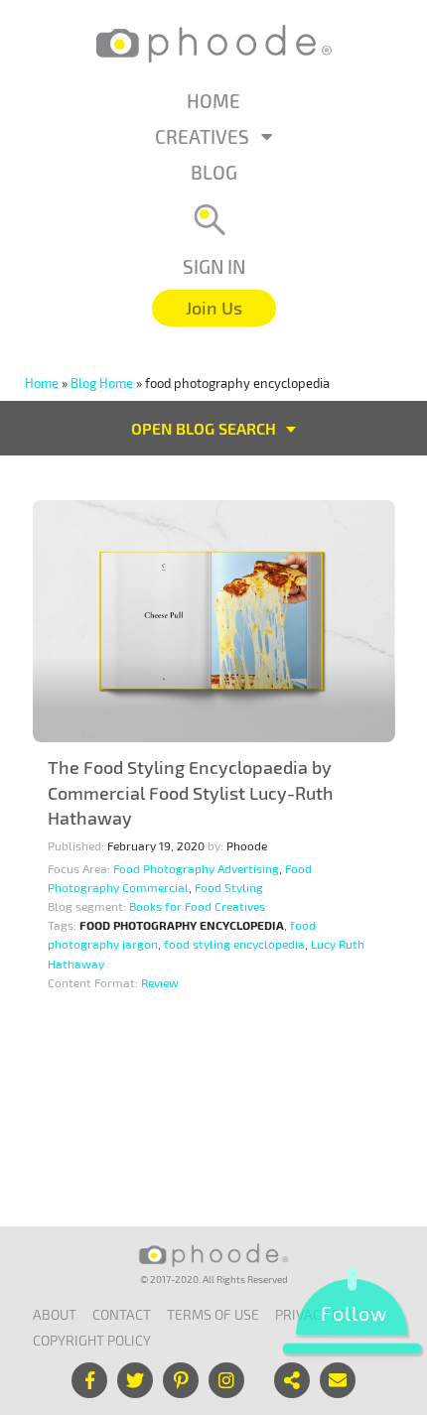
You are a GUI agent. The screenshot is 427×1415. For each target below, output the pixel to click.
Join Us (214, 308)
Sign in (214, 266)
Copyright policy (92, 1340)
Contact (121, 1314)
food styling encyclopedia (234, 944)
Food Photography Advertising (196, 868)
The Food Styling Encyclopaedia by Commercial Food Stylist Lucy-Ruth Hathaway (191, 792)
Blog (214, 172)
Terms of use (213, 1314)
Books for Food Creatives (197, 906)
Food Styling (229, 887)
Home (213, 100)
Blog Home (102, 383)
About (54, 1314)
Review (160, 982)
